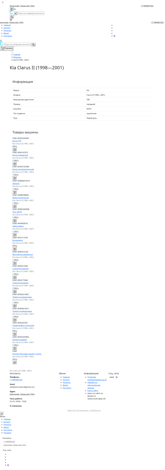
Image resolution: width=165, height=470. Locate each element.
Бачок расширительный (23, 169)
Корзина (7, 432)
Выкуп (6, 33)
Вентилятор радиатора (22, 254)
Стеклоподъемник (20, 268)
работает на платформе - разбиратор (84, 410)
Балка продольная (20, 197)
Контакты (8, 36)
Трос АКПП (17, 212)
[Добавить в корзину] (14, 149)
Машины (17, 57)
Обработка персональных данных (93, 385)
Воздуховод (17, 240)
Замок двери (18, 226)
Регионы (7, 30)
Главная (7, 25)
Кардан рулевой (19, 339)
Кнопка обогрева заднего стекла (26, 354)
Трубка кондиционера (22, 297)
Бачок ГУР (16, 141)
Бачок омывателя (20, 155)
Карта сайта (92, 390)
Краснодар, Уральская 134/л (22, 6)
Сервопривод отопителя (23, 325)
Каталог (7, 28)
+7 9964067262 (147, 6)
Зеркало (16, 183)
